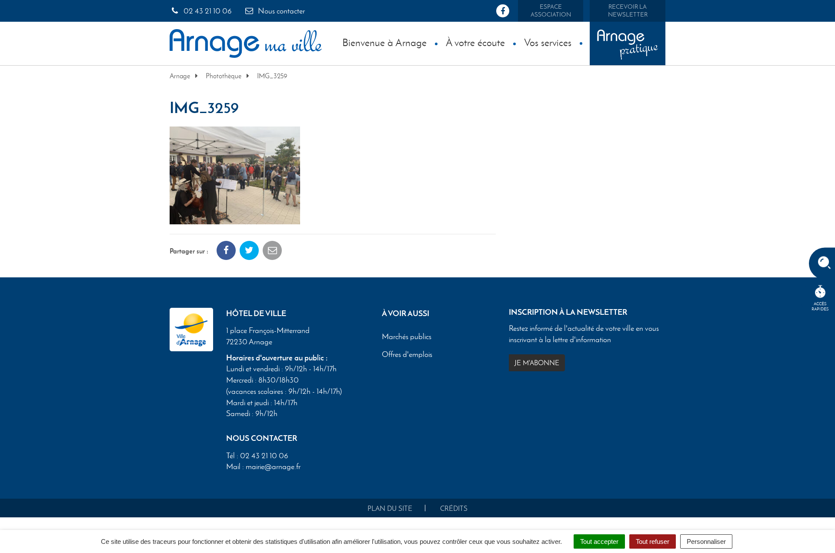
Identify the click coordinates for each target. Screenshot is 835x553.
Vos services (547, 42)
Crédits (454, 508)
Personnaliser (706, 541)
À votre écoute (475, 42)
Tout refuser (652, 541)
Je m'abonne (536, 363)
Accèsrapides (820, 306)
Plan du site (389, 508)
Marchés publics (406, 337)
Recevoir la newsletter (628, 10)
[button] (235, 174)
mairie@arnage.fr (273, 466)
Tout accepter (599, 541)
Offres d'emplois (407, 355)
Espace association (551, 10)
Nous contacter (280, 11)
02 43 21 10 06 (207, 11)
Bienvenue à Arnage (384, 42)
